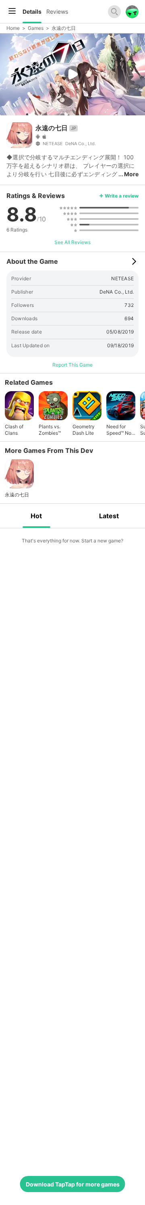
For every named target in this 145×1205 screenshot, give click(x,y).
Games (36, 28)
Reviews (57, 11)
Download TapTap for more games (73, 1184)
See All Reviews (72, 242)
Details (32, 11)
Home (13, 28)
